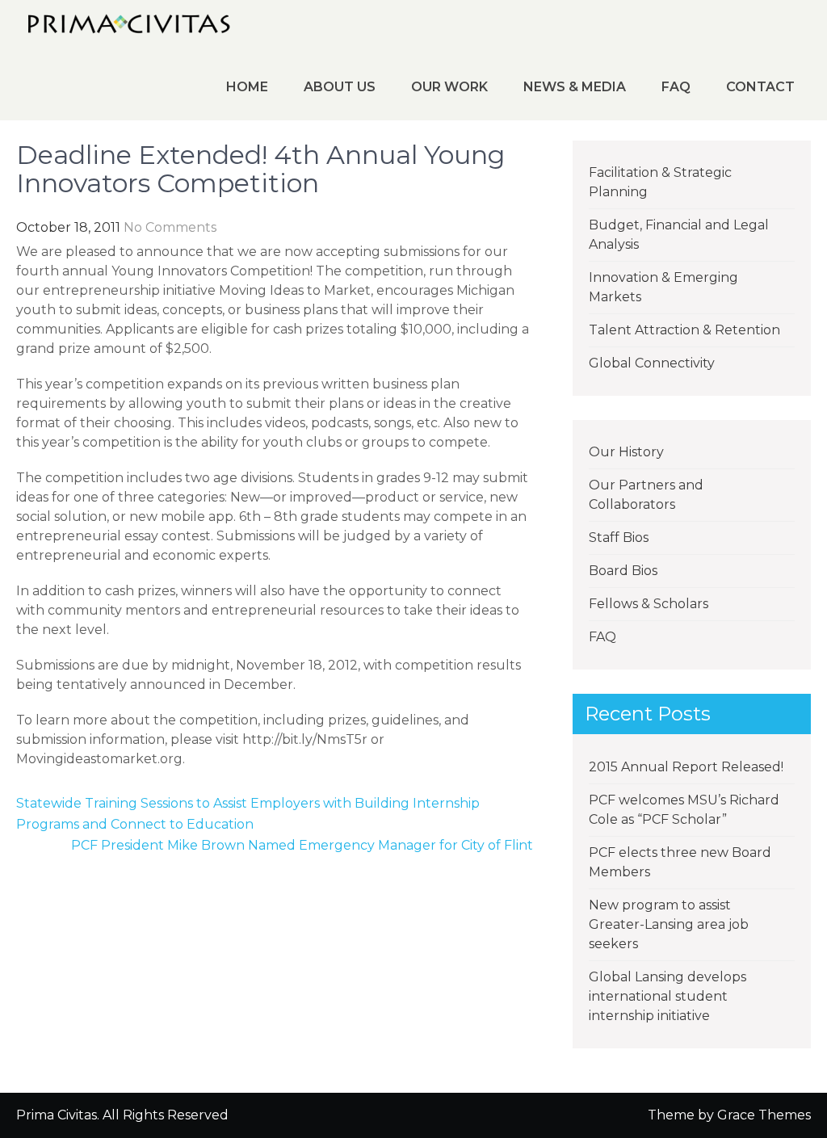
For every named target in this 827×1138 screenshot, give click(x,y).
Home (247, 86)
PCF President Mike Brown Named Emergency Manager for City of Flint (302, 845)
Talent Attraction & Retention (684, 330)
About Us (340, 86)
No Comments (170, 227)
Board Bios (623, 570)
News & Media (574, 86)
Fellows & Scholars (648, 603)
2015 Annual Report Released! (686, 767)
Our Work (449, 86)
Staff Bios (619, 537)
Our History (626, 452)
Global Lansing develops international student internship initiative (667, 996)
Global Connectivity (652, 363)
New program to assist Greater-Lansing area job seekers (669, 924)
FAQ (676, 86)
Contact (760, 86)
